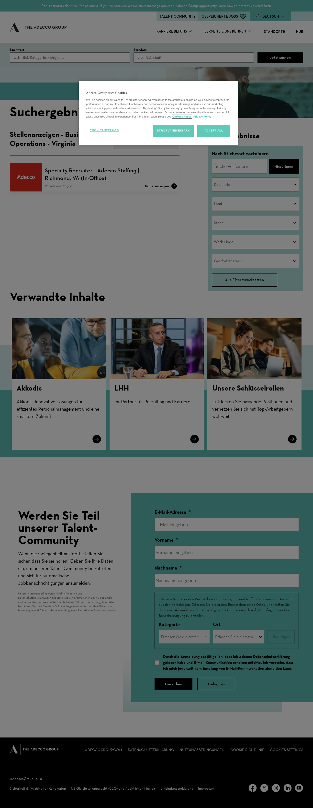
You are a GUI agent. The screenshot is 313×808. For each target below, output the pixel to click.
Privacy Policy (202, 116)
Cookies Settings (104, 130)
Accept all (214, 130)
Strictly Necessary (173, 130)
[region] (158, 113)
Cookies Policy (181, 116)
